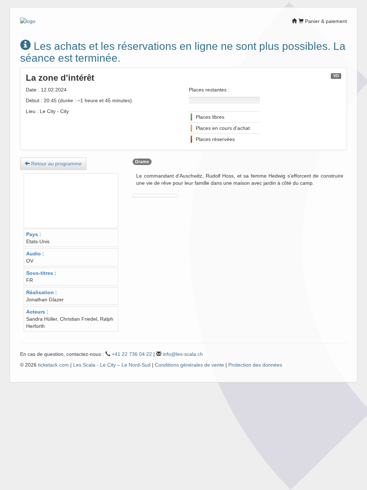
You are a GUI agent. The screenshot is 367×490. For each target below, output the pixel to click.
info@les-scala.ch (183, 354)
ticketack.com (53, 365)
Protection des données (255, 365)
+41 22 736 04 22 (132, 354)
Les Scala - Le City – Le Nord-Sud (112, 365)
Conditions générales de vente (189, 365)
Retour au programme (56, 163)
